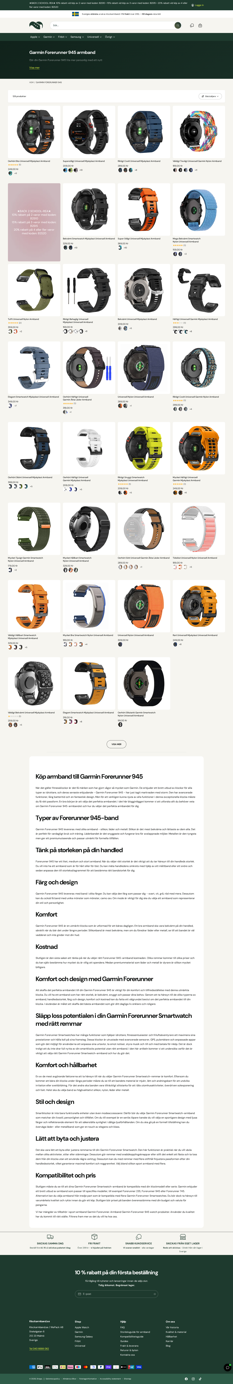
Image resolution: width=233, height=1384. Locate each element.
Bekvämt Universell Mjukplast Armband (137, 319)
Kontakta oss (127, 1354)
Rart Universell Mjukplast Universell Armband (195, 635)
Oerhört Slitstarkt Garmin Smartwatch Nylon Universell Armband (137, 714)
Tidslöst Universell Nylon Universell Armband (195, 558)
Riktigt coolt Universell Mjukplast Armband (139, 161)
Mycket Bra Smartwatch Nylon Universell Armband (88, 635)
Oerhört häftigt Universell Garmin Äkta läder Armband (77, 398)
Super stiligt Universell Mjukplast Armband (139, 238)
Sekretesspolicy (53, 1379)
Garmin (47, 37)
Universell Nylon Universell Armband (136, 396)
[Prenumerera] (154, 1294)
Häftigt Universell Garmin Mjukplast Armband (195, 319)
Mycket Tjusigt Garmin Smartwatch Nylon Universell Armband (25, 559)
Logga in (199, 5)
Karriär (169, 1341)
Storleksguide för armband (135, 1332)
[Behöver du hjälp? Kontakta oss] (192, 25)
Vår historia (172, 1327)
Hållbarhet (171, 1336)
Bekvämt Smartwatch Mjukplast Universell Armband (89, 238)
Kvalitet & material (176, 1332)
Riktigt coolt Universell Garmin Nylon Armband (196, 396)
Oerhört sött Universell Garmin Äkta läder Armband (144, 558)
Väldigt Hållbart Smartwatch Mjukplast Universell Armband (23, 637)
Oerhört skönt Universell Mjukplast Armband (30, 477)
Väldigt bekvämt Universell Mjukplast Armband (31, 712)
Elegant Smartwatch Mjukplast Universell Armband (33, 396)
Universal (80, 1345)
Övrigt (108, 37)
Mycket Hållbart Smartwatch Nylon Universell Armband (77, 559)
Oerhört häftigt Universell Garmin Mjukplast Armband (77, 479)
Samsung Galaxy (84, 1336)
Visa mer (34, 67)
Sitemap (127, 1379)
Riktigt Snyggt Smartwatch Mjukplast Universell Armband (133, 479)
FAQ (122, 1327)
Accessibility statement (110, 1379)
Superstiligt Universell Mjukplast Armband (84, 161)
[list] (116, 14)
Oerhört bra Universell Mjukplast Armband (29, 161)
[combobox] (116, 25)
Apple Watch (82, 1327)
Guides (124, 1341)
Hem (31, 82)
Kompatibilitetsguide (131, 1336)
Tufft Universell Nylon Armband (23, 319)
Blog (168, 1345)
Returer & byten (129, 1350)
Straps (39, 1379)
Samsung (76, 37)
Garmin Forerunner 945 (49, 82)
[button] (35, 37)
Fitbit (61, 37)
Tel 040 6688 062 (39, 1348)
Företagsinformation (88, 1379)
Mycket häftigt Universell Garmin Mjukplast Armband (186, 479)
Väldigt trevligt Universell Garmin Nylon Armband (197, 161)
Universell (93, 37)
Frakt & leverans (129, 1345)
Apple (33, 37)
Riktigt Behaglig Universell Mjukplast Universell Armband (78, 321)
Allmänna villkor (69, 1379)
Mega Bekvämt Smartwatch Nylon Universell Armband (187, 240)
